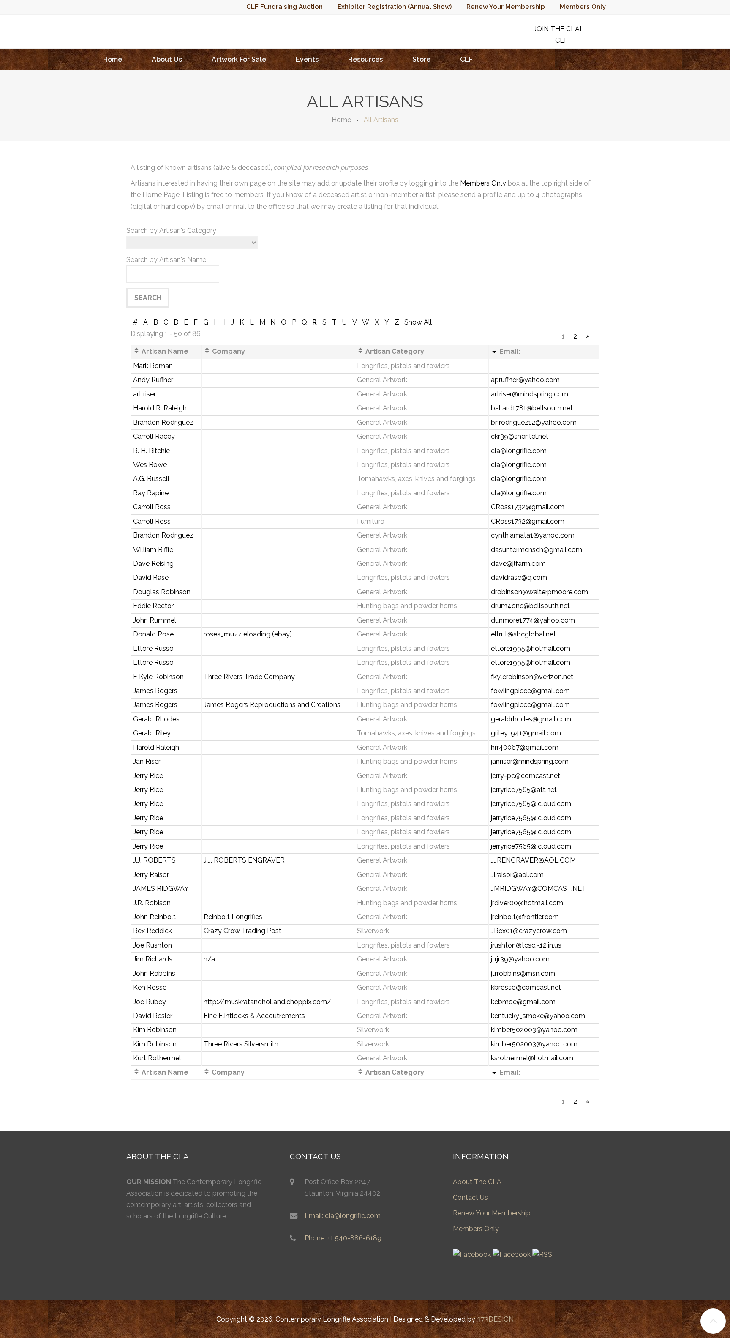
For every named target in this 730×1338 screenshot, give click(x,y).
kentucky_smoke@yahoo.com (538, 1016)
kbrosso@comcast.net (526, 987)
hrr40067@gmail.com (524, 747)
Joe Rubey (149, 1002)
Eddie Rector (153, 606)
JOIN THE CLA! (557, 29)
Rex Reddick (152, 931)
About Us (167, 59)
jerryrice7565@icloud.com (531, 804)
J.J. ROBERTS (154, 860)
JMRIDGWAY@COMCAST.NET (538, 889)
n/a (209, 959)
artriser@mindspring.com (529, 394)
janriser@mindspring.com (530, 761)
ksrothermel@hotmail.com (532, 1058)
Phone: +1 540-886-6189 (343, 1238)
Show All (418, 322)
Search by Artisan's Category (171, 231)
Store (421, 59)
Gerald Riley (152, 733)
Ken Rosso (150, 987)
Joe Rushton (152, 945)
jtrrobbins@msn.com (523, 973)
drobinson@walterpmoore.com (539, 592)
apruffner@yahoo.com (525, 380)
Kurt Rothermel (157, 1058)
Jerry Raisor (151, 875)
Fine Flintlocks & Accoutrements (254, 1016)
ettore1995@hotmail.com (530, 648)
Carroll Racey (154, 436)
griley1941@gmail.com (526, 733)
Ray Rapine (151, 493)
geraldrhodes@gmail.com (531, 719)
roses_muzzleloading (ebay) (248, 634)
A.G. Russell (151, 479)
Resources (365, 59)
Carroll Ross (152, 507)
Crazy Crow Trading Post (242, 931)
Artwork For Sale (239, 59)
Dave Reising (153, 564)
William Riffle (153, 550)
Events (307, 59)
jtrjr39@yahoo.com (520, 959)
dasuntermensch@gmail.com (536, 550)
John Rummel (154, 620)
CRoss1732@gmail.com (527, 507)
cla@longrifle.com (519, 451)
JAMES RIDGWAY (161, 889)
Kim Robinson (155, 1030)
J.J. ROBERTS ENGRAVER (244, 860)
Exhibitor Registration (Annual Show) (395, 7)
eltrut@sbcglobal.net (523, 634)
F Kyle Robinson (158, 677)
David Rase (151, 577)
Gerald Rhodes (156, 719)
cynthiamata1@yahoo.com (533, 535)
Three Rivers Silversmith (241, 1044)
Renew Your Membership (505, 7)
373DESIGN (495, 1319)
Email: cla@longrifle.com (343, 1216)
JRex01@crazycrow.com (529, 931)
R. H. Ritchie (151, 451)
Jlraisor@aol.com (517, 875)
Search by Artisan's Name (166, 260)
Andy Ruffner (153, 380)
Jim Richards (152, 959)
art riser (144, 394)
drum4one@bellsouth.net (530, 606)
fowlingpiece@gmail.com (530, 691)
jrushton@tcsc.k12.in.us (526, 945)
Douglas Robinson (162, 592)
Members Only (583, 7)
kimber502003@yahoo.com (534, 1030)
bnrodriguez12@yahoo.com (534, 422)
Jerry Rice (148, 776)
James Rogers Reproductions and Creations (272, 705)
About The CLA (477, 1182)
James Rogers (155, 691)
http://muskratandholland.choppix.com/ (267, 1002)
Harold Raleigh (156, 747)
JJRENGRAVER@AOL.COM (533, 860)
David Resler (152, 1016)
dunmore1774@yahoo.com (533, 620)
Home (112, 59)
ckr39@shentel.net (519, 436)
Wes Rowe (150, 465)
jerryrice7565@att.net (524, 790)
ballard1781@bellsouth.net (532, 408)
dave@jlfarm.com (518, 564)
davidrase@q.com (519, 577)
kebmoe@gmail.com (523, 1002)
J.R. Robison (152, 903)
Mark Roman (153, 366)
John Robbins (154, 973)
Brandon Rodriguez (163, 422)
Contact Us (470, 1197)
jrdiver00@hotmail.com (527, 903)
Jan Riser (147, 761)
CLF (466, 59)
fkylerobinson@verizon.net (532, 677)
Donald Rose (153, 634)
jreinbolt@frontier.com (525, 917)
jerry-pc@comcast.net (525, 776)
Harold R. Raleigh (160, 408)
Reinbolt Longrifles (233, 917)
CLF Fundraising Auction (284, 7)
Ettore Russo (153, 648)
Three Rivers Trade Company (249, 677)
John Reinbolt (154, 917)
